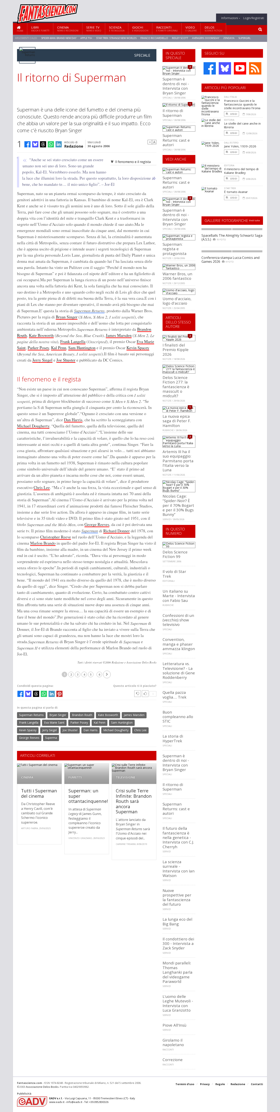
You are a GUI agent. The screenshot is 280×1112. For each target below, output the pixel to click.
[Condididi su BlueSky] (35, 144)
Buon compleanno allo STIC (178, 716)
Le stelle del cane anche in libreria (242, 125)
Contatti (257, 1084)
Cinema (68, 28)
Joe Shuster (65, 360)
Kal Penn (58, 347)
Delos (213, 28)
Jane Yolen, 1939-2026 (240, 146)
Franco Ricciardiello (154, 38)
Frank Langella (72, 341)
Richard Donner (116, 531)
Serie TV (93, 28)
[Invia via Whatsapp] (50, 144)
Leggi (233, 113)
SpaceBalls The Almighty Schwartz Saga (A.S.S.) (231, 237)
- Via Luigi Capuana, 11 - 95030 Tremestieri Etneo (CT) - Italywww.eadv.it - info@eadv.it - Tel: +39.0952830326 (92, 1100)
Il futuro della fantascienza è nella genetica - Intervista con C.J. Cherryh (178, 837)
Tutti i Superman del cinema (39, 793)
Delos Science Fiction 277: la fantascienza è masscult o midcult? (176, 386)
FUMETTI (75, 777)
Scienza (116, 28)
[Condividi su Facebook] (27, 144)
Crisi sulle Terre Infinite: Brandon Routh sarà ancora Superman (134, 801)
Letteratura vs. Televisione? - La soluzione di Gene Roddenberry (179, 670)
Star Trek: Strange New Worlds (116, 38)
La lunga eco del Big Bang (177, 921)
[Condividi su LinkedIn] (58, 144)
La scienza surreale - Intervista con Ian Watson (179, 868)
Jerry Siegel (42, 360)
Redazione (73, 146)
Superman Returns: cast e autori (176, 140)
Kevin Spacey (137, 347)
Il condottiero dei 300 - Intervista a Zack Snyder (178, 943)
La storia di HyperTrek (173, 738)
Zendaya (228, 38)
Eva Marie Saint (54, 722)
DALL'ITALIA (230, 97)
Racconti (167, 28)
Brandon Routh (82, 715)
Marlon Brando (43, 543)
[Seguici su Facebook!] (210, 68)
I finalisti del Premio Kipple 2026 (176, 349)
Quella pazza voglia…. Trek (174, 694)
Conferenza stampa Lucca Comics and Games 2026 (230, 259)
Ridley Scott (180, 38)
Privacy (205, 1084)
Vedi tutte (254, 220)
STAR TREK (230, 188)
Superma (51, 738)
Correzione (173, 1059)
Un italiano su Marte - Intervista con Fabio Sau (179, 596)
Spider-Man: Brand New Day (58, 38)
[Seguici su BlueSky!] (225, 68)
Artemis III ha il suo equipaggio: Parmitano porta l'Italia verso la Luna (178, 461)
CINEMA (27, 777)
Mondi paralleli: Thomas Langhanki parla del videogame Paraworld (177, 972)
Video (191, 28)
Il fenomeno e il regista (133, 162)
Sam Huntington (82, 347)
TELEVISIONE (125, 777)
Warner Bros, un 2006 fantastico (177, 276)
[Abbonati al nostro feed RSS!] (255, 68)
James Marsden (119, 335)
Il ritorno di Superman (173, 113)
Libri (40, 28)
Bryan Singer (66, 317)
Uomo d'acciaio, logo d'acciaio (177, 301)
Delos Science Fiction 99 (175, 554)
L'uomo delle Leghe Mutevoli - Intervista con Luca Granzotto (178, 1003)
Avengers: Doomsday (205, 38)
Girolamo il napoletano (173, 1042)
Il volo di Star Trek (174, 573)
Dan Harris (73, 419)
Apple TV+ (86, 38)
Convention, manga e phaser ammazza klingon (179, 644)
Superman (89, 530)
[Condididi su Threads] (43, 144)
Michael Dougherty (33, 426)
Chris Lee (42, 487)
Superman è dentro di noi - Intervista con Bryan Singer (176, 85)
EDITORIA (229, 120)
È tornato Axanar (236, 192)
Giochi (140, 28)
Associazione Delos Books (42, 1087)
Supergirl (244, 38)
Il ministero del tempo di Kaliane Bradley (241, 171)
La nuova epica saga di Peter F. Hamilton (177, 421)
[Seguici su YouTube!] (240, 68)
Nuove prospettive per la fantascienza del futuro (177, 897)
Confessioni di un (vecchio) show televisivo (178, 620)
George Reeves (96, 524)
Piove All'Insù (174, 1025)
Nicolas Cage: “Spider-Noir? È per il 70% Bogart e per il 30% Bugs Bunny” (178, 505)
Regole (220, 1084)
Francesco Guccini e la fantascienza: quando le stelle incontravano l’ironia (242, 104)
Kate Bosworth (41, 335)
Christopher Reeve (55, 537)
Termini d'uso (184, 1084)
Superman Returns (89, 310)
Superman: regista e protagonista (175, 249)
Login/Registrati (253, 18)
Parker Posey (38, 347)
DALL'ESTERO (231, 142)
